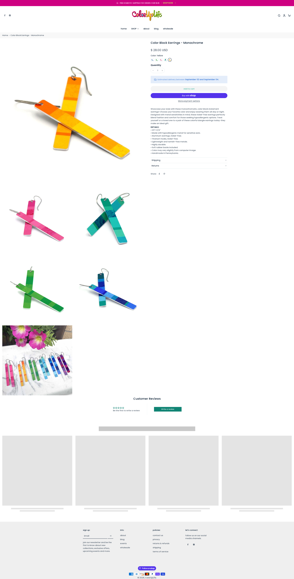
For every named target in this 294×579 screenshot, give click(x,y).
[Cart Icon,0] (289, 15)
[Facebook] (4, 15)
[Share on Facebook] (159, 173)
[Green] (156, 59)
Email (86, 536)
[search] (279, 15)
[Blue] (152, 59)
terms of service (160, 551)
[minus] (153, 70)
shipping (157, 547)
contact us (158, 535)
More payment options (189, 101)
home (124, 28)
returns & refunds (161, 543)
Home (5, 35)
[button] (189, 89)
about (146, 28)
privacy (156, 539)
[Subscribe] (110, 536)
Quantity (156, 65)
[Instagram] (9, 15)
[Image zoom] (72, 111)
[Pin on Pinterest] (164, 173)
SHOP (133, 28)
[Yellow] (169, 59)
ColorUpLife (150, 577)
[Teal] (165, 59)
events (123, 543)
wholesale (168, 28)
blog (156, 28)
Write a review (167, 409)
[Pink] (161, 59)
